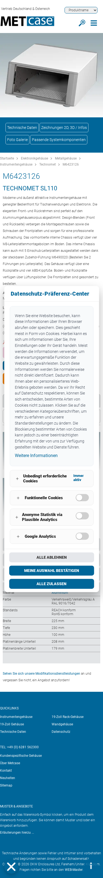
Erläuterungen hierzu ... (17, 832)
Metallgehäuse (66, 158)
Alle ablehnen (52, 557)
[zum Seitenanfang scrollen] (74, 865)
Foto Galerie (17, 139)
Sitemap (6, 785)
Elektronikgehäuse (34, 158)
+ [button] (17, 479)
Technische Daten (22, 127)
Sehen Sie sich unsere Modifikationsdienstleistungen (41, 674)
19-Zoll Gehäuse (12, 724)
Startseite (7, 158)
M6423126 (71, 164)
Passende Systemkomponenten (59, 139)
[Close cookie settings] (11, 867)
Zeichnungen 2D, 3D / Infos (64, 127)
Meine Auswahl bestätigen (51, 570)
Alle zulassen (51, 584)
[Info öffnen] (91, 865)
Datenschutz (61, 732)
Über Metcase (10, 763)
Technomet (47, 164)
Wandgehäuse (62, 724)
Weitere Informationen (36, 455)
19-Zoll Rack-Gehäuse (67, 717)
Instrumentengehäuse (16, 164)
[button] (11, 867)
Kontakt (6, 770)
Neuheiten (7, 778)
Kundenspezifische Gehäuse (21, 756)
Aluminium (60, 593)
